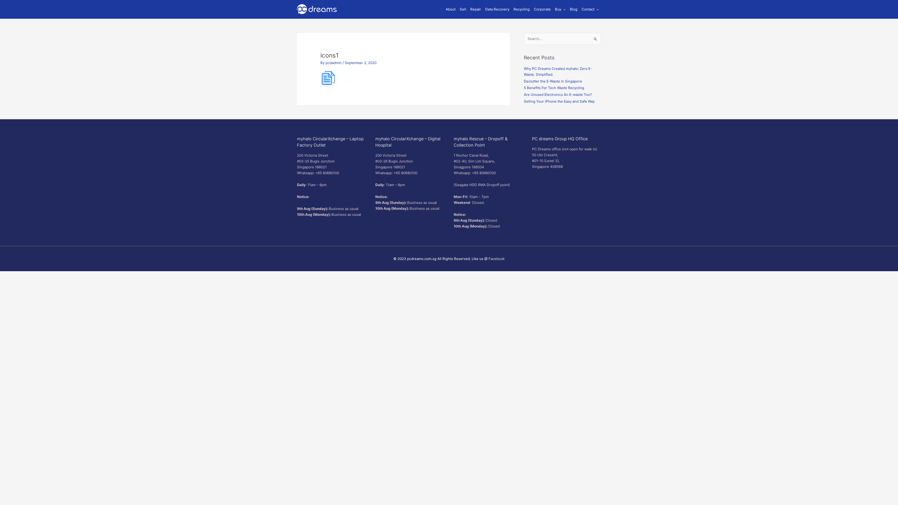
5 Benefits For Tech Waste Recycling (554, 88)
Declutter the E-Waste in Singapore (553, 81)
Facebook (497, 258)
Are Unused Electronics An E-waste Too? (558, 94)
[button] (560, 9)
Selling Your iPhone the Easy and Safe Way (559, 101)
